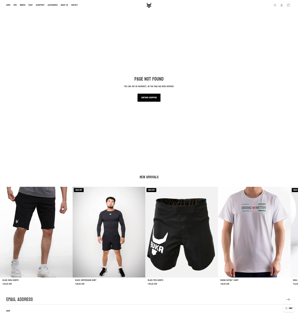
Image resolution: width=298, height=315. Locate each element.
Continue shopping (149, 98)
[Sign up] (288, 299)
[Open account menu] (281, 5)
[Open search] (275, 5)
